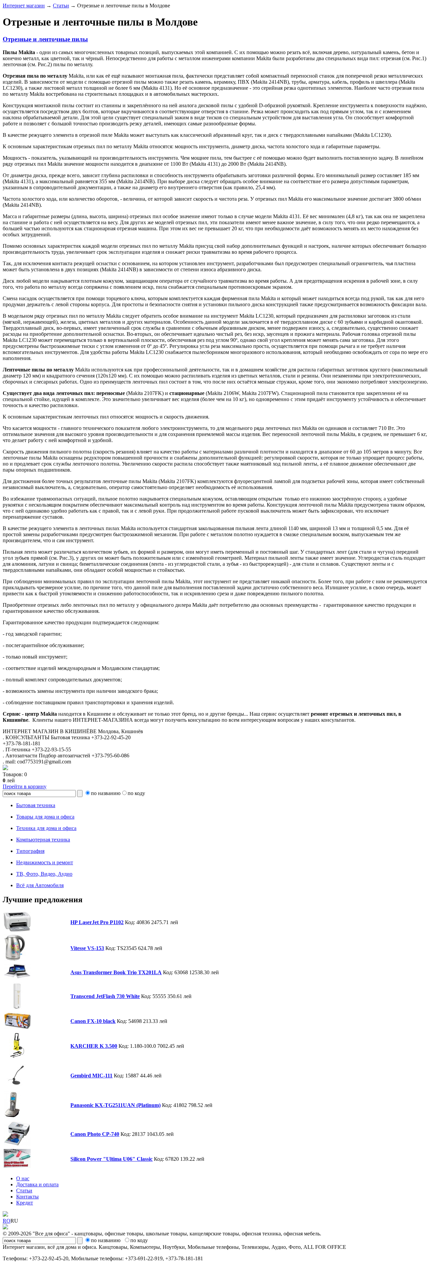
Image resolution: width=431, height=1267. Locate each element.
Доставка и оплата (37, 1184)
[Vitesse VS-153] (15, 959)
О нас (22, 1178)
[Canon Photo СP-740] (17, 1144)
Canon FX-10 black (92, 1021)
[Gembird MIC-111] (17, 1087)
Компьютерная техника (43, 839)
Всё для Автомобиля (40, 885)
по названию (106, 793)
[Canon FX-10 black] (17, 1027)
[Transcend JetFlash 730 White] (17, 1007)
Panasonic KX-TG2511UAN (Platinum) (115, 1105)
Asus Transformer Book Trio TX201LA (116, 972)
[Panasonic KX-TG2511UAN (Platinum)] (12, 1116)
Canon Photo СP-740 (94, 1134)
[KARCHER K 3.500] (17, 1057)
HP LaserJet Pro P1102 (97, 922)
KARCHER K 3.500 (93, 1046)
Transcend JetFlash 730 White (105, 996)
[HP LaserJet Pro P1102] (17, 930)
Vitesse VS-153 (87, 948)
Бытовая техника (35, 805)
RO (6, 1221)
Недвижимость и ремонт (44, 862)
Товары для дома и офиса (45, 817)
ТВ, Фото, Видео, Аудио (44, 874)
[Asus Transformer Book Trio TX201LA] (17, 978)
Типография (30, 851)
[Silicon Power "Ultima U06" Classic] (17, 1166)
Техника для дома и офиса (46, 828)
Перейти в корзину (24, 786)
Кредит (24, 1202)
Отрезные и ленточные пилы (45, 39)
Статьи (61, 5)
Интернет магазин (24, 5)
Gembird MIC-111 (91, 1075)
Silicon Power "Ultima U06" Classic (111, 1159)
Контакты (27, 1196)
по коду (136, 793)
